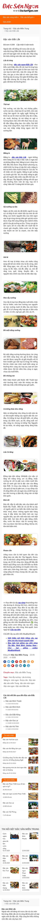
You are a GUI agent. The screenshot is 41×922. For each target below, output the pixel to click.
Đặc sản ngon (9, 686)
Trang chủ (7, 29)
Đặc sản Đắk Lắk (22, 686)
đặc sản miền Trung (11, 683)
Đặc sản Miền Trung (21, 29)
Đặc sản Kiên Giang (5, 885)
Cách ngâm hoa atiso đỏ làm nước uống (5, 841)
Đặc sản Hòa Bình (25, 885)
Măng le (7, 680)
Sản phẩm (7, 22)
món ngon (15, 680)
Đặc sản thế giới (27, 17)
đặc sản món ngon (27, 683)
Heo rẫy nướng (15, 677)
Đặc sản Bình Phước (25, 836)
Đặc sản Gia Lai (25, 857)
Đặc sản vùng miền (10, 17)
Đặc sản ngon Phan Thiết (25, 871)
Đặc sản (32, 680)
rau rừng (21, 603)
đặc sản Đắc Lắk (19, 157)
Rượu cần (24, 680)
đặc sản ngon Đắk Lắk (23, 65)
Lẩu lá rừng (26, 677)
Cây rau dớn (15, 630)
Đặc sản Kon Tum (6, 869)
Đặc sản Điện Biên (5, 858)
